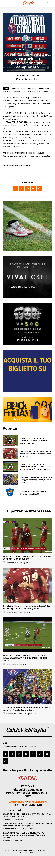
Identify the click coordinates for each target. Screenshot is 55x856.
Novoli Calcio (42, 91)
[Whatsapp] (33, 754)
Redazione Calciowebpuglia (28, 75)
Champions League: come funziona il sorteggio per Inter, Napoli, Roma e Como (36, 479)
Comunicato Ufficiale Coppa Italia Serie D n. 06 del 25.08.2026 (34, 492)
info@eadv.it (37, 802)
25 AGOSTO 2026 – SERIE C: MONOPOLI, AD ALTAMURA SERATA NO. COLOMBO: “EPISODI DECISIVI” (36, 466)
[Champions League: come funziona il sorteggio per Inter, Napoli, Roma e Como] (10, 479)
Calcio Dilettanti (28, 88)
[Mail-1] (47, 754)
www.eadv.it (17, 802)
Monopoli (6, 819)
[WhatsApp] (27, 188)
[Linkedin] (33, 188)
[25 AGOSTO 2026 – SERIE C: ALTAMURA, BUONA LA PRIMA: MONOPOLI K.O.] (10, 440)
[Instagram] (19, 754)
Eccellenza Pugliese (11, 91)
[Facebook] (15, 188)
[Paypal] (5, 761)
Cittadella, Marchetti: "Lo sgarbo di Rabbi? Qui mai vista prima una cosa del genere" (35, 453)
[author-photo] (4, 562)
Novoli (36, 49)
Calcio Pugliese (43, 88)
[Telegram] (39, 188)
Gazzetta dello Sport (14, 612)
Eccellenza (21, 49)
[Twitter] (21, 188)
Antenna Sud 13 (12, 563)
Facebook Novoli (29, 91)
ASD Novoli (14, 88)
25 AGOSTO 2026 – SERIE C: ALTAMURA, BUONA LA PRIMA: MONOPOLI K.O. (34, 440)
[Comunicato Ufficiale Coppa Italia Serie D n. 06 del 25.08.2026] (10, 492)
